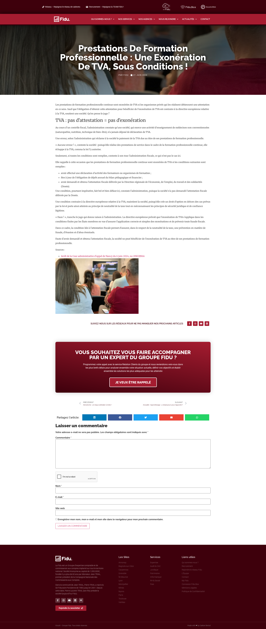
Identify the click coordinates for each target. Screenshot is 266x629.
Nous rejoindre (167, 19)
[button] (94, 417)
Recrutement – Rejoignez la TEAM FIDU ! (106, 7)
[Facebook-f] (189, 323)
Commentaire (63, 438)
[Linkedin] (207, 323)
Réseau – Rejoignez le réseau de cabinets (62, 7)
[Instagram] (195, 323)
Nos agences (145, 19)
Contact (205, 19)
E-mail (59, 497)
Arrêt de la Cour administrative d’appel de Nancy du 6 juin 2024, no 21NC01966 (103, 256)
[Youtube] (201, 323)
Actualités (188, 19)
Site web (60, 508)
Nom (58, 486)
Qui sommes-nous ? (101, 19)
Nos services (125, 19)
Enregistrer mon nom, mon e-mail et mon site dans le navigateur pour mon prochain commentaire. (110, 519)
